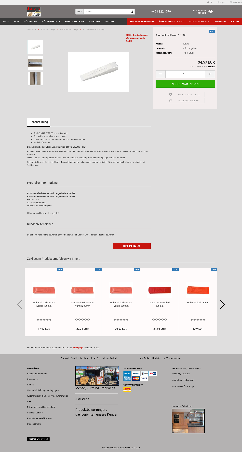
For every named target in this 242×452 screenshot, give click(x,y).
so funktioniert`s (199, 21)
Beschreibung (39, 122)
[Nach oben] (233, 447)
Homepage (78, 347)
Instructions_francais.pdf (183, 386)
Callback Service (35, 412)
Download (220, 21)
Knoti (6, 21)
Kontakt (30, 384)
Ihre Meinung (131, 246)
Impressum (32, 379)
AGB (29, 401)
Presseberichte (34, 424)
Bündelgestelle (51, 21)
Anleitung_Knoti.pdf (181, 373)
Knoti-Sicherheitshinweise (39, 418)
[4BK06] (98, 70)
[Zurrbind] (48, 11)
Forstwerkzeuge (74, 21)
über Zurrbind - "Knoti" (171, 21)
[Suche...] (131, 12)
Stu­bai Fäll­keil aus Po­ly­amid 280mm (121, 304)
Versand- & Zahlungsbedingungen (43, 390)
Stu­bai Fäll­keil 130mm (198, 302)
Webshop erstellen (110, 447)
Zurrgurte (94, 21)
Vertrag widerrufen (38, 439)
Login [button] (222, 2)
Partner (235, 21)
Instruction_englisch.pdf (183, 380)
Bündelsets (30, 21)
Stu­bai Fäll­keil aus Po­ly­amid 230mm (82, 304)
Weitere (109, 21)
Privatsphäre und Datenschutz (41, 407)
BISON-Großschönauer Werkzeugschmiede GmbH (137, 38)
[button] (210, 2)
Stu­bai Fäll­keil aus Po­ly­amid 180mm (44, 304)
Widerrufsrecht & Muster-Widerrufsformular (47, 396)
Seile (16, 21)
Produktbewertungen (142, 21)
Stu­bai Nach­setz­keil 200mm (159, 304)
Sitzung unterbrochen (37, 373)
